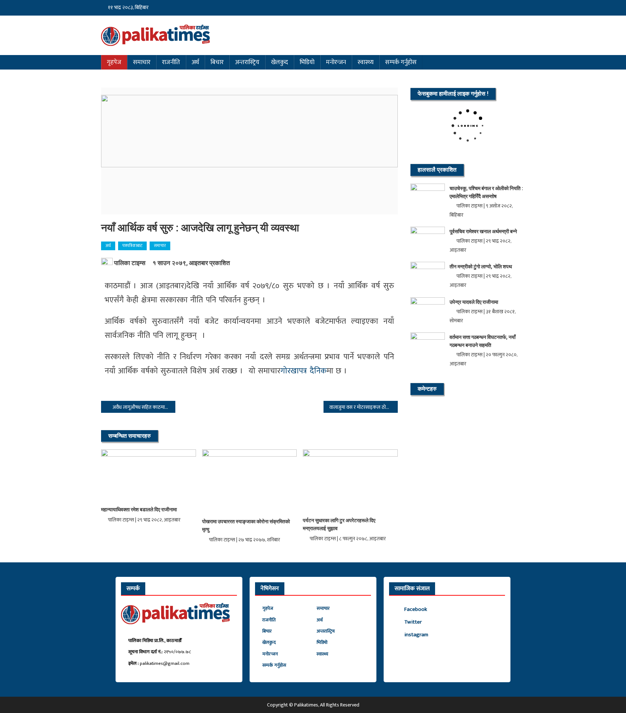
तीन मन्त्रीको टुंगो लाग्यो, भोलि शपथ (481, 266)
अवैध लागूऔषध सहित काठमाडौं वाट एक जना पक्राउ (144, 407)
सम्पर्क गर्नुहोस (401, 62)
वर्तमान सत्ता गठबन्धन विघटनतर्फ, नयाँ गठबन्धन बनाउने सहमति (483, 341)
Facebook (415, 609)
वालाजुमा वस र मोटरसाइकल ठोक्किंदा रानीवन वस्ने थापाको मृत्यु (363, 407)
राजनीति (171, 62)
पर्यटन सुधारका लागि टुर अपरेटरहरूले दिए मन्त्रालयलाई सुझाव (339, 524)
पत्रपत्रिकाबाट (132, 245)
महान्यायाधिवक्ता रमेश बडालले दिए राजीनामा (139, 509)
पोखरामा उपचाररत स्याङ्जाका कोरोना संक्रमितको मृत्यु (246, 525)
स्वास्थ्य (365, 62)
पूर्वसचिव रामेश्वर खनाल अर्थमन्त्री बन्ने (483, 231)
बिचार (217, 62)
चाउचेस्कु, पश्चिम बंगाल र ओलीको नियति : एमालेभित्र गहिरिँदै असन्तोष (486, 192)
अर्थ (195, 62)
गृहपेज (114, 62)
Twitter (413, 621)
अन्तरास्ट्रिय (247, 62)
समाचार (141, 62)
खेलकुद (279, 62)
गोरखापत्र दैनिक (303, 371)
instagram (416, 634)
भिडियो (307, 62)
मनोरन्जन (336, 62)
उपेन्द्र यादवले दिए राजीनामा (474, 302)
